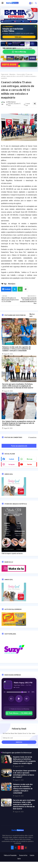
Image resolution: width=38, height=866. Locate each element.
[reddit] (25, 847)
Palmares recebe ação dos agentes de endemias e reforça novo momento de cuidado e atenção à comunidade (16, 348)
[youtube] (19, 847)
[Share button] (25, 289)
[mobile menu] (2, 2)
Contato (32, 855)
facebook (11, 459)
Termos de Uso (23, 855)
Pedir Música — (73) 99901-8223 (20, 713)
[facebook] (12, 847)
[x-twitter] (15, 847)
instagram (12, 464)
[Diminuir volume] (11, 698)
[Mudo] (5, 692)
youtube (29, 464)
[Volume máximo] (29, 692)
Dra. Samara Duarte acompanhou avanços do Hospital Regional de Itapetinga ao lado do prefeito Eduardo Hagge (18, 423)
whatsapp (29, 459)
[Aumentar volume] (26, 698)
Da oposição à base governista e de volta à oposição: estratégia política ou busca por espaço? (24, 774)
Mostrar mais (32, 315)
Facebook (7, 289)
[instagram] (22, 847)
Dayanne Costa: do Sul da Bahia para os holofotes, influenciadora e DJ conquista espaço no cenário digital (24, 760)
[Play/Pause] (19, 698)
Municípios (12, 74)
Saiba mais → (19, 37)
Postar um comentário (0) (19, 446)
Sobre (19, 858)
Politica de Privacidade (10, 855)
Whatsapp (20, 289)
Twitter (14, 289)
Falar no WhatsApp (20, 52)
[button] (36, 3)
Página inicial (4, 74)
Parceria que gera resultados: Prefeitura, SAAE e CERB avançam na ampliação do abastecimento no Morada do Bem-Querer (17, 386)
